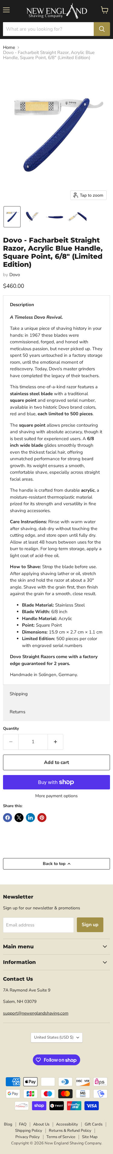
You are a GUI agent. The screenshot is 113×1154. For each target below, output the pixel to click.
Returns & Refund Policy (70, 1130)
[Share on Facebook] (7, 817)
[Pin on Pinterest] (41, 817)
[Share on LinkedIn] (30, 817)
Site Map (90, 1137)
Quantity (11, 728)
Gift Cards (93, 1124)
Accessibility (67, 1124)
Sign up (90, 924)
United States (54, 1037)
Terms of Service (60, 1137)
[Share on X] (19, 817)
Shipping (19, 694)
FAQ (23, 1124)
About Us (41, 1124)
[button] (12, 217)
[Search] (102, 29)
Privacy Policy (27, 1137)
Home (9, 47)
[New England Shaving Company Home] (57, 11)
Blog (8, 1124)
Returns (17, 712)
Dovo (14, 275)
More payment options (56, 796)
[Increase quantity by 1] (55, 742)
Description (22, 305)
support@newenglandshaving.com (35, 1013)
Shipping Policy (28, 1130)
